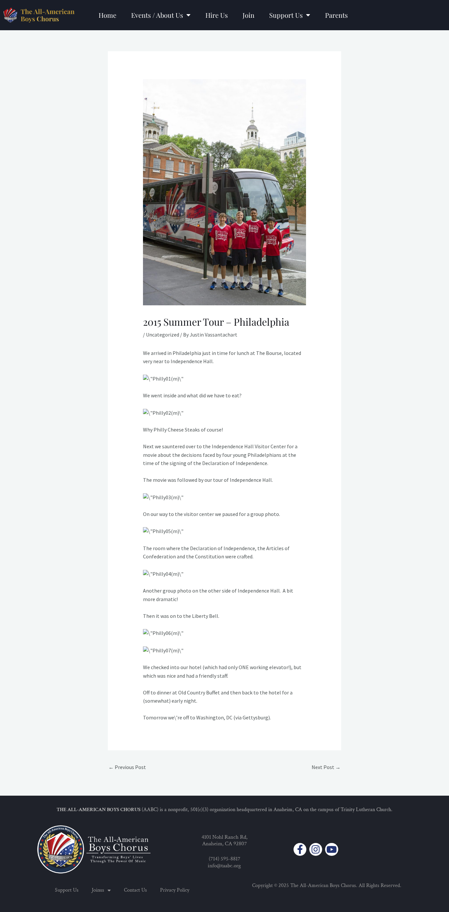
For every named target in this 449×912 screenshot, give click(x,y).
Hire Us (216, 15)
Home (107, 15)
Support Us (286, 15)
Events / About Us (157, 15)
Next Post (326, 767)
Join (248, 15)
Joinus (98, 890)
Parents (336, 15)
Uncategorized (162, 334)
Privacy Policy (174, 890)
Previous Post (127, 767)
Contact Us (135, 890)
